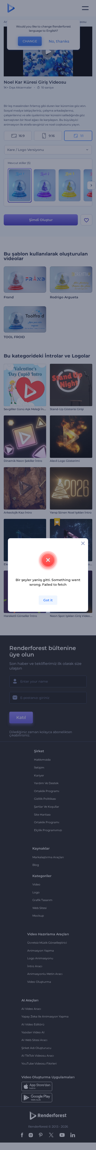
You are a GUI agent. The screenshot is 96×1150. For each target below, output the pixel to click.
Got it (48, 600)
